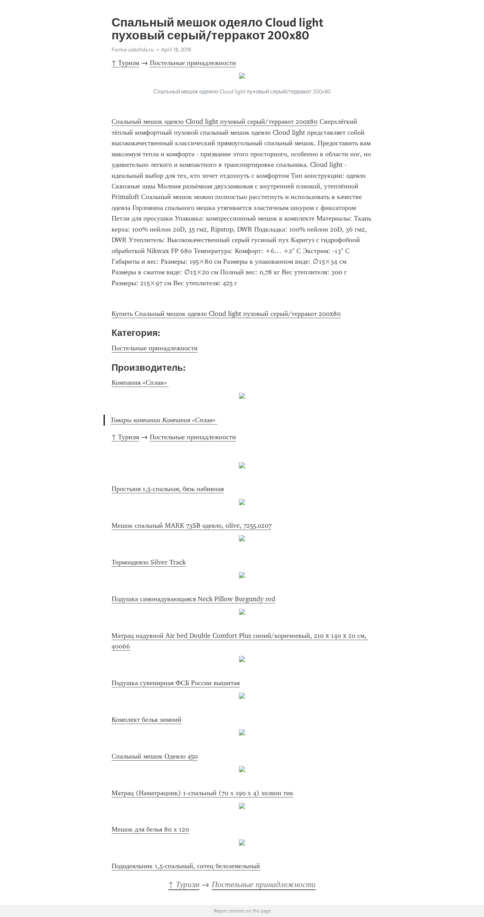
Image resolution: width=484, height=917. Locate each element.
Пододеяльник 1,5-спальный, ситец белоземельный (186, 866)
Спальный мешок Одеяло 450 (155, 756)
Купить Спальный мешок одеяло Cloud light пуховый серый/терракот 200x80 (226, 313)
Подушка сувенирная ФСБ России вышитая (176, 683)
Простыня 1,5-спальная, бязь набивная (168, 489)
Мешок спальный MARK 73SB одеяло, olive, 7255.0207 (191, 525)
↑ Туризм (125, 63)
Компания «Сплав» (140, 382)
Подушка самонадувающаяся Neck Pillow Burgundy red (193, 599)
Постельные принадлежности (193, 63)
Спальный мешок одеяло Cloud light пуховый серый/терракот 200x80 (215, 121)
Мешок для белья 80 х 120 (150, 829)
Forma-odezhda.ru (133, 49)
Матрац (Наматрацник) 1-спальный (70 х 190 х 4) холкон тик (202, 793)
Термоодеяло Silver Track (149, 562)
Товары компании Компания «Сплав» (163, 420)
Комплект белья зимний (147, 719)
